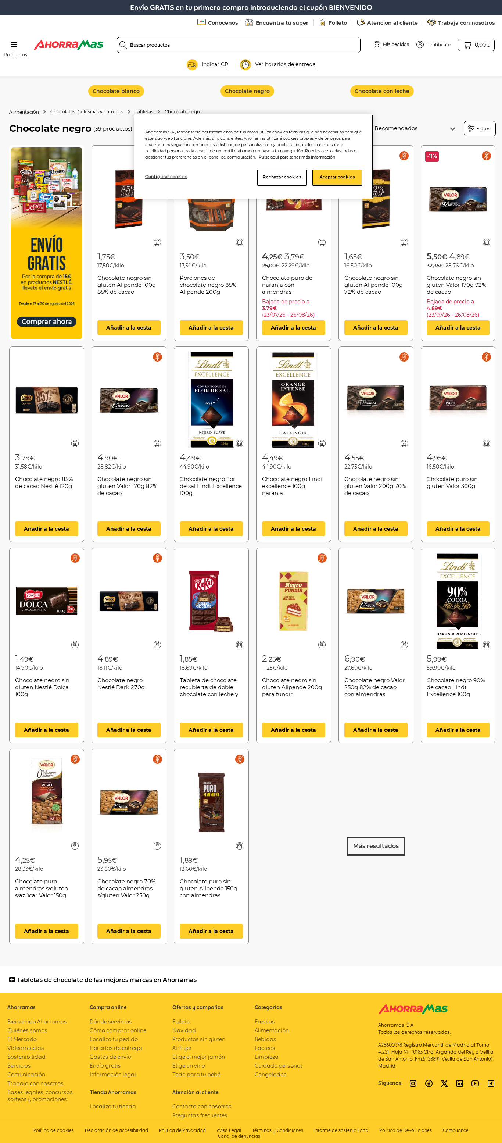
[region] (253, 156)
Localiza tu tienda (113, 1106)
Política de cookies (53, 1130)
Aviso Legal (229, 1130)
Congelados (271, 1074)
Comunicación (26, 1074)
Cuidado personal (278, 1065)
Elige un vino (188, 1065)
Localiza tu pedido (114, 1039)
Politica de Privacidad (182, 1130)
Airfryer (182, 1047)
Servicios (19, 1065)
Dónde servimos (111, 1021)
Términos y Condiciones (277, 1130)
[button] (433, 44)
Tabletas (144, 111)
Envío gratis (105, 1065)
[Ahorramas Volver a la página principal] (68, 45)
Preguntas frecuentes (199, 1115)
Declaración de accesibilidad (116, 1130)
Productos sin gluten (198, 1039)
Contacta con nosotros (202, 1106)
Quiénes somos (27, 1030)
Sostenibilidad (26, 1056)
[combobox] (239, 45)
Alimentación (24, 112)
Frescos (265, 1021)
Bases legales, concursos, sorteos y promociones (40, 1096)
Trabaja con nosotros (466, 22)
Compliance (456, 1130)
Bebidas (265, 1039)
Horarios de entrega (116, 1047)
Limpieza (267, 1056)
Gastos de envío (110, 1056)
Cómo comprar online (118, 1030)
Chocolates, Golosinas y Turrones (86, 111)
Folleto (338, 22)
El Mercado (22, 1039)
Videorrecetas (25, 1047)
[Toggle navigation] (14, 45)
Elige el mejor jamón (198, 1056)
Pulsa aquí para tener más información (297, 157)
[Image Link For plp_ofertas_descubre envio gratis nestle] (46, 243)
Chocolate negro (183, 111)
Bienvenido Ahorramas (37, 1021)
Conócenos (223, 22)
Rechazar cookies (282, 176)
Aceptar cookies (337, 176)
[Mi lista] (157, 242)
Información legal (113, 1074)
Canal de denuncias (239, 1136)
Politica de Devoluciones (406, 1130)
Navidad (184, 1030)
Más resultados (376, 846)
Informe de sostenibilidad (341, 1130)
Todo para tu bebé (196, 1074)
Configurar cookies (166, 176)
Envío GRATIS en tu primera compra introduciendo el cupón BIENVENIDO (251, 7)
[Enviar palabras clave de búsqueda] (123, 45)
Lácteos (265, 1047)
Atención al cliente (392, 22)
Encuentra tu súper (282, 22)
